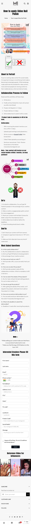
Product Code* (7, 418)
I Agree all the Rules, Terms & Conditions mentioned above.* (15, 441)
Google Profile (18, 134)
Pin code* (5, 407)
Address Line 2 (7, 389)
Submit (15, 447)
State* (4, 401)
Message (5, 430)
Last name (6, 366)
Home (6, 18)
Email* (4, 372)
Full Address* (6, 383)
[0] (19, 523)
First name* (6, 360)
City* (4, 395)
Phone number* (7, 378)
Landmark (5, 412)
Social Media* (6, 424)
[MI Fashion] (15, 3)
